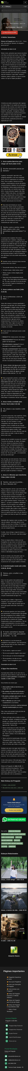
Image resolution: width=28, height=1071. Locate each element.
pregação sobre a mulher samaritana (12, 843)
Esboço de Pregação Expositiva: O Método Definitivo (13, 995)
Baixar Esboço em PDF (10, 32)
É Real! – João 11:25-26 (9, 785)
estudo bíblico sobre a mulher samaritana (13, 834)
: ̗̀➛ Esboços (6, 6)
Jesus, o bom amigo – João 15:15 (12, 879)
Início (4, 23)
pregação (17, 840)
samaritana (12, 846)
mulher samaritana (7, 840)
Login (25, 6)
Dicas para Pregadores (15, 981)
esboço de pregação (14, 831)
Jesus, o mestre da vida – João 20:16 (13, 910)
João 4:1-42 (18, 837)
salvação (4, 846)
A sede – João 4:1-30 (8, 940)
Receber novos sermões (15, 810)
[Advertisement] (14, 92)
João (7, 23)
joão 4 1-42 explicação (8, 837)
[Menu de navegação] (25, 2)
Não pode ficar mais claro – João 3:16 (13, 787)
